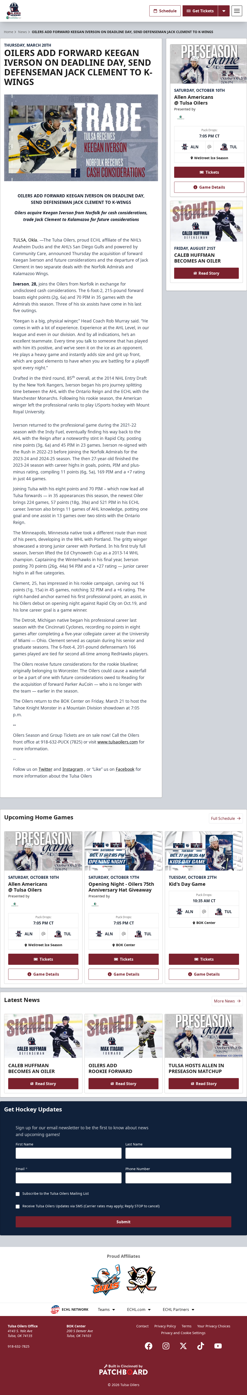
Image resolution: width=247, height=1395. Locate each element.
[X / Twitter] (183, 1346)
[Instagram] (166, 1346)
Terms (187, 1326)
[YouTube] (218, 1346)
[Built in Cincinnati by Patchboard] (123, 1369)
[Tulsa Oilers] (14, 11)
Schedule (168, 11)
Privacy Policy (165, 1326)
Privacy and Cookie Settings (183, 1333)
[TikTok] (200, 1346)
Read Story (209, 273)
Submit (123, 1221)
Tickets (212, 172)
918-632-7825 (18, 1346)
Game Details (212, 187)
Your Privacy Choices (213, 1326)
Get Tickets (203, 11)
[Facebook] (148, 1346)
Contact (142, 1326)
